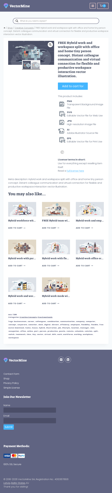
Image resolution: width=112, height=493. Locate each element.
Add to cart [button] (15, 228)
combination (53, 321)
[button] (50, 44)
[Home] (5, 28)
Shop (6, 378)
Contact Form (11, 374)
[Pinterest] (61, 360)
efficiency (64, 324)
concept (12, 324)
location (75, 328)
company (80, 321)
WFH (54, 334)
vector (40, 334)
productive (53, 331)
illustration (51, 328)
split (96, 331)
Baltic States (18, 483)
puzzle (62, 331)
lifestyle (66, 328)
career (31, 321)
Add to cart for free (73, 87)
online (30, 331)
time (29, 334)
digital (47, 324)
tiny (34, 334)
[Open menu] (93, 6)
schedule (79, 331)
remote (70, 331)
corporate (22, 324)
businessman (20, 321)
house (35, 328)
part (36, 331)
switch (11, 334)
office (23, 331)
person (43, 331)
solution (88, 331)
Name (7, 405)
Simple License (12, 387)
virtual (47, 334)
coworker (32, 324)
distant (55, 324)
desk (40, 324)
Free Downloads (45, 317)
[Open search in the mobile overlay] (56, 20)
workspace (13, 338)
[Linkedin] (68, 360)
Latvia (7, 483)
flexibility (85, 324)
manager (84, 328)
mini (92, 328)
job (59, 328)
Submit (9, 427)
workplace (88, 334)
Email (6, 415)
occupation (13, 331)
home (28, 328)
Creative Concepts (28, 317)
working (78, 334)
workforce (68, 334)
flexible (94, 324)
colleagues (40, 321)
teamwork (20, 334)
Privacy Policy (11, 383)
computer (90, 321)
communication (67, 321)
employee (75, 324)
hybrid (42, 328)
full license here (75, 170)
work (59, 334)
